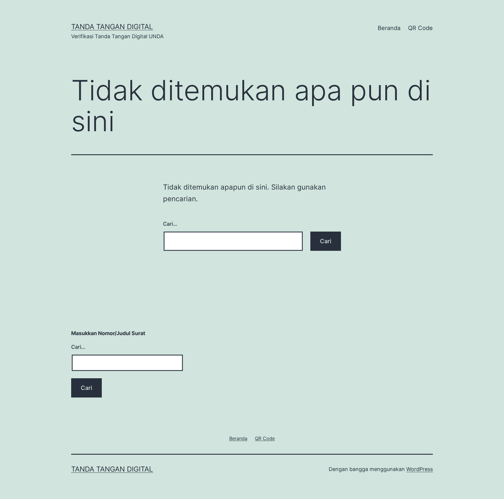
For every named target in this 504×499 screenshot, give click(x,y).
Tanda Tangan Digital (112, 26)
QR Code (420, 27)
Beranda (389, 27)
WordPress (419, 469)
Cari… (170, 224)
